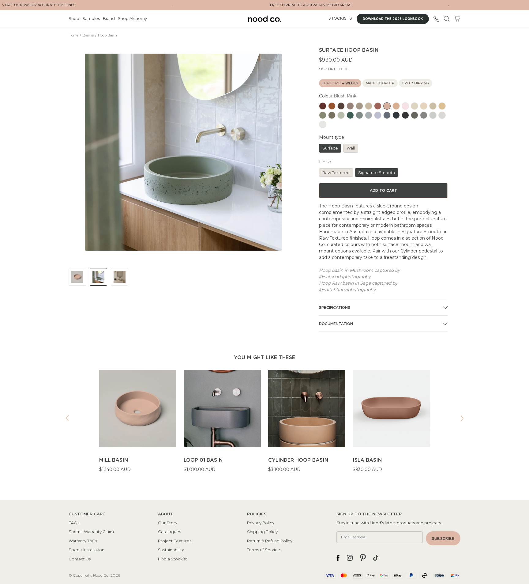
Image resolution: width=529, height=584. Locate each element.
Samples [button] (91, 18)
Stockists (340, 19)
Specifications (334, 307)
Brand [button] (109, 18)
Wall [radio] (351, 148)
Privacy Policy (260, 522)
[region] (264, 425)
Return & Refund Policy (269, 540)
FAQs (74, 522)
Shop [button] (74, 18)
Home (73, 35)
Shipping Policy (262, 531)
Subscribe (443, 538)
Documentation (336, 324)
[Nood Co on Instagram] (350, 557)
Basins (88, 35)
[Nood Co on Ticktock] (375, 557)
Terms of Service (263, 549)
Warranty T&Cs (83, 540)
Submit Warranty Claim (91, 531)
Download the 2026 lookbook (393, 19)
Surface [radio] (330, 148)
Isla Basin (367, 460)
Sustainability (171, 549)
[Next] (462, 418)
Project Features (174, 540)
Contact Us (80, 558)
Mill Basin (113, 460)
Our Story (167, 522)
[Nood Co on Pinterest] (363, 557)
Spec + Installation (86, 549)
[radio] (322, 106)
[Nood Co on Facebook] (338, 557)
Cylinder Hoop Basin (298, 460)
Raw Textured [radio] (336, 172)
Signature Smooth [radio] (376, 172)
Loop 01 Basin (203, 460)
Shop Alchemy (132, 18)
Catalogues (169, 531)
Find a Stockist (172, 558)
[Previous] (67, 418)
